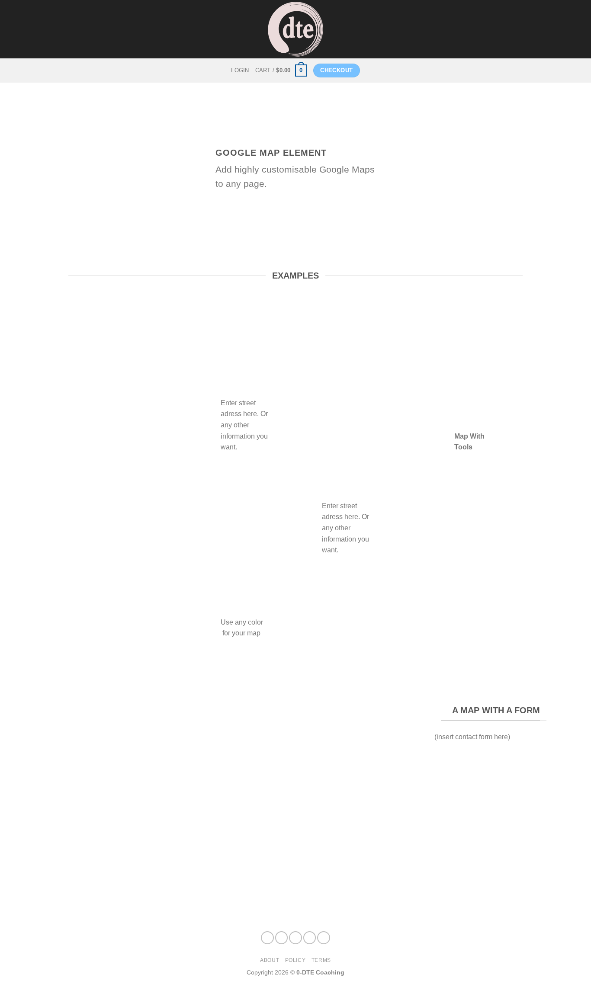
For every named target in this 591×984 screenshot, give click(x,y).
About (269, 960)
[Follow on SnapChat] (295, 937)
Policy (295, 960)
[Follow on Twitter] (309, 937)
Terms (321, 960)
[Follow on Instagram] (281, 937)
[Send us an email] (323, 937)
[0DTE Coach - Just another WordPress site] (296, 29)
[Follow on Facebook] (267, 937)
